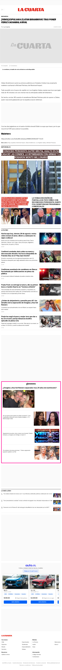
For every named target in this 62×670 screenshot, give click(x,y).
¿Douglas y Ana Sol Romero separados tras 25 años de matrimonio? (30, 388)
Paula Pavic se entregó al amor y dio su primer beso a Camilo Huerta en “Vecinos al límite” (19, 286)
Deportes (4, 16)
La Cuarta (7, 27)
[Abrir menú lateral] (2, 9)
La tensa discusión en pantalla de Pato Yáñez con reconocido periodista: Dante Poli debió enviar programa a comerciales (46, 202)
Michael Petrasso (51, 143)
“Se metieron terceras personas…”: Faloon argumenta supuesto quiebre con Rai (16, 451)
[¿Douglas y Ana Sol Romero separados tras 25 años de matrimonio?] (31, 399)
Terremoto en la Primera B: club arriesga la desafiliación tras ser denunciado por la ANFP (26, 507)
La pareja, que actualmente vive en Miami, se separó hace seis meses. (18, 308)
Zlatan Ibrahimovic (30, 143)
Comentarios (14, 65)
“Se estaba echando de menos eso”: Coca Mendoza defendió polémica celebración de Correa (27, 494)
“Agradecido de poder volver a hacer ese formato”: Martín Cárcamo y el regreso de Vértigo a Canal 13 (18, 434)
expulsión (13, 143)
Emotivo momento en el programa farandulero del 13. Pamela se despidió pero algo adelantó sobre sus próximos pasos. (19, 260)
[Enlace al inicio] (31, 384)
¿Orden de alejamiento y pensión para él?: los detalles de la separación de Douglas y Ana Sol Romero (19, 303)
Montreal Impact (20, 143)
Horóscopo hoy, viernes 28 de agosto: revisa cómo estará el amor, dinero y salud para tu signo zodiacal (18, 236)
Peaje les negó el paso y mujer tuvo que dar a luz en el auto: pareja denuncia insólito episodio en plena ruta (19, 319)
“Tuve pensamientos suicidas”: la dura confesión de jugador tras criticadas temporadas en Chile (27, 500)
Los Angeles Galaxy (41, 143)
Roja (9, 143)
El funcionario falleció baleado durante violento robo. (17, 276)
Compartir (5, 65)
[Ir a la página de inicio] (31, 9)
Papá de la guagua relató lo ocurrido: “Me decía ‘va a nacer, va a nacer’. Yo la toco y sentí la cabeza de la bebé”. (19, 324)
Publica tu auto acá (31, 571)
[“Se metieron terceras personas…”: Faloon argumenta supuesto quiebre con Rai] (46, 453)
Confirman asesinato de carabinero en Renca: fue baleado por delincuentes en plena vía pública (19, 271)
